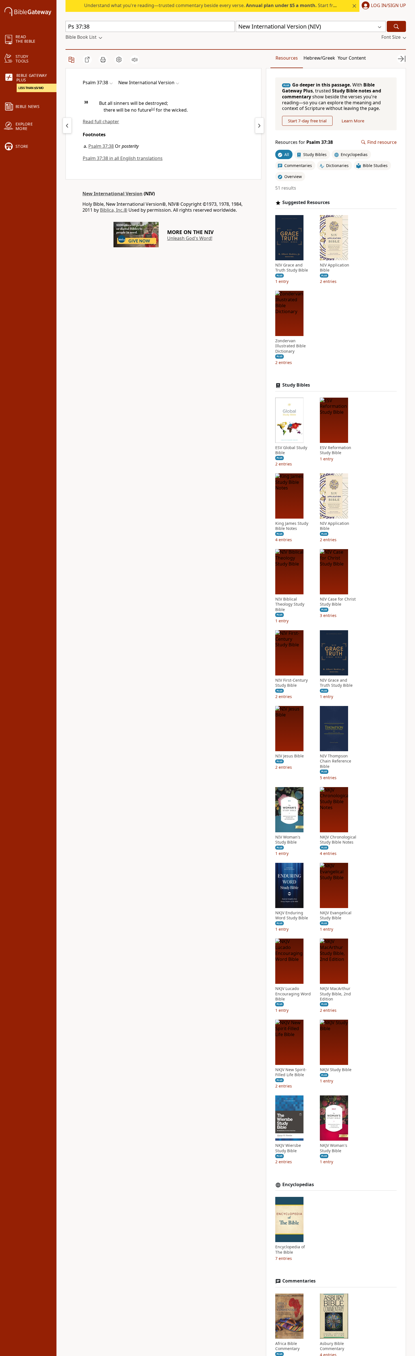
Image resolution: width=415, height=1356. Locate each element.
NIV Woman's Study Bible (287, 840)
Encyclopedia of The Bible (290, 1249)
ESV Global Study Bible (291, 450)
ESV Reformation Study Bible (335, 450)
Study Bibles (296, 385)
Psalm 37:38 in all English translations (123, 158)
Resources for (304, 142)
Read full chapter (101, 121)
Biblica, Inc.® (113, 210)
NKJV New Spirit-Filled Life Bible (291, 1072)
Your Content (352, 58)
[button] (382, 6)
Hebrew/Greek (319, 58)
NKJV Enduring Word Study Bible (291, 915)
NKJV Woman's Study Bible (333, 1148)
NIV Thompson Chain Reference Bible (335, 761)
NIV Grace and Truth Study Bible (291, 268)
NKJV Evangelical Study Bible (335, 915)
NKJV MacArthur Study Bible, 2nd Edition (335, 993)
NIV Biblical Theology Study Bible (289, 604)
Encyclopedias (298, 1185)
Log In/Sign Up (388, 5)
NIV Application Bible (334, 268)
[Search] (396, 26)
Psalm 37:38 (101, 146)
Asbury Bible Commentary (332, 1346)
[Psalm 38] (259, 125)
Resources (287, 58)
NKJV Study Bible (335, 1069)
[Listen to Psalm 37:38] (134, 59)
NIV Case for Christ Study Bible (338, 602)
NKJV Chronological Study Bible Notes (338, 840)
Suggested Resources (306, 202)
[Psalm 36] (67, 125)
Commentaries (299, 1281)
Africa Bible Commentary (287, 1346)
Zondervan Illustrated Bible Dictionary (290, 346)
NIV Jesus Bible (289, 756)
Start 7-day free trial (307, 121)
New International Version (112, 193)
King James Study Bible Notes (291, 526)
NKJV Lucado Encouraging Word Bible (293, 993)
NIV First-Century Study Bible (291, 683)
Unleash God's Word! (189, 238)
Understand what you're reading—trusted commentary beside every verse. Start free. (211, 5)
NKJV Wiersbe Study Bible (288, 1148)
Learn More (353, 121)
